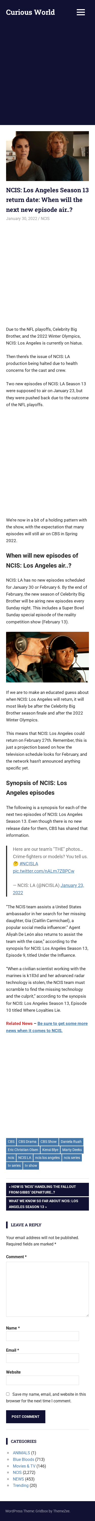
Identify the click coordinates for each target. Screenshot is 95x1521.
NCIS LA (24, 1158)
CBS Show (49, 1142)
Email (12, 1350)
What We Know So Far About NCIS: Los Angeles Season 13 (43, 1204)
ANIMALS (21, 1452)
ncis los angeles (47, 1158)
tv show (31, 1165)
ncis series (72, 1158)
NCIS (45, 218)
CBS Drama (27, 1142)
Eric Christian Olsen (23, 1150)
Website (13, 1372)
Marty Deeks (72, 1150)
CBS (11, 1142)
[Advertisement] (47, 74)
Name (13, 1328)
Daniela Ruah (71, 1142)
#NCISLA (29, 863)
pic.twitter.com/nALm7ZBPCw (43, 871)
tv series (14, 1165)
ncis (11, 1158)
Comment (16, 1256)
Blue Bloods (23, 1459)
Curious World (30, 12)
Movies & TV (24, 1466)
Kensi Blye (50, 1150)
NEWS (18, 1479)
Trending (21, 1485)
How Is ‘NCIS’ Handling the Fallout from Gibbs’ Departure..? (42, 1189)
